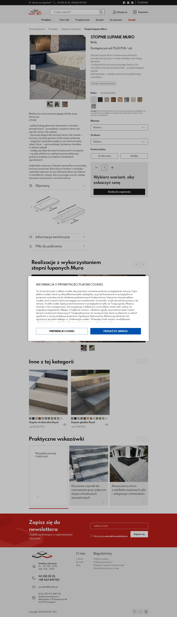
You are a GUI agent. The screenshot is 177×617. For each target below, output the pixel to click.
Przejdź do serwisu (116, 331)
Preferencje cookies (61, 331)
